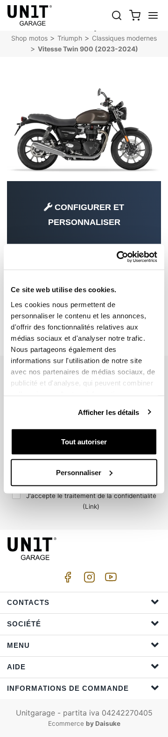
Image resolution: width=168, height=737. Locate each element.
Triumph (69, 38)
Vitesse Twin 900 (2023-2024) (88, 49)
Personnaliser (78, 472)
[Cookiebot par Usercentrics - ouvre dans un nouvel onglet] (118, 257)
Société (24, 624)
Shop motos (29, 38)
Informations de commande (68, 688)
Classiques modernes (124, 38)
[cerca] (116, 15)
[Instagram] (87, 579)
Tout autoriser (84, 442)
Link (91, 506)
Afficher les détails (109, 412)
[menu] (153, 15)
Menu (18, 645)
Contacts (28, 602)
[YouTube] (109, 579)
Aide (16, 667)
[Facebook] (66, 579)
